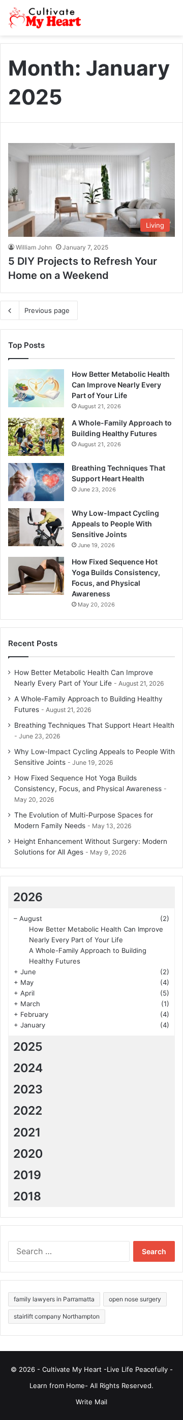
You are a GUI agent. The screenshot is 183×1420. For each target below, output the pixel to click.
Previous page (47, 310)
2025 (28, 1047)
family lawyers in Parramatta (54, 1299)
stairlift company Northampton (57, 1316)
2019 (27, 1175)
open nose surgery (135, 1299)
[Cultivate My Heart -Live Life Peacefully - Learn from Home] (48, 17)
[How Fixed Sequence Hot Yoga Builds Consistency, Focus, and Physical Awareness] (36, 576)
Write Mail (91, 1402)
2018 (27, 1196)
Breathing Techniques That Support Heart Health (94, 725)
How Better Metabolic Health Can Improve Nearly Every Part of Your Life (121, 385)
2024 (28, 1068)
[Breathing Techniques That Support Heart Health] (36, 482)
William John (34, 247)
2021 (27, 1132)
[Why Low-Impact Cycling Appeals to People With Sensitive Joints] (36, 527)
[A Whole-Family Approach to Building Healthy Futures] (36, 437)
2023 (28, 1089)
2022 (27, 1111)
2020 (28, 1154)
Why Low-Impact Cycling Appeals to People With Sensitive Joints (115, 524)
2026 (28, 897)
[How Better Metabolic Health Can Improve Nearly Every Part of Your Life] (36, 388)
